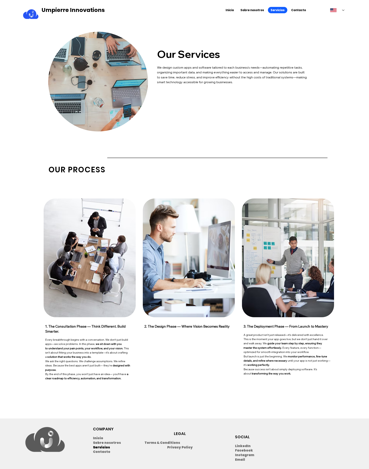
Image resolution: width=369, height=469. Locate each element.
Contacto (101, 452)
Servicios (101, 447)
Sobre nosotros (107, 443)
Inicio (98, 438)
